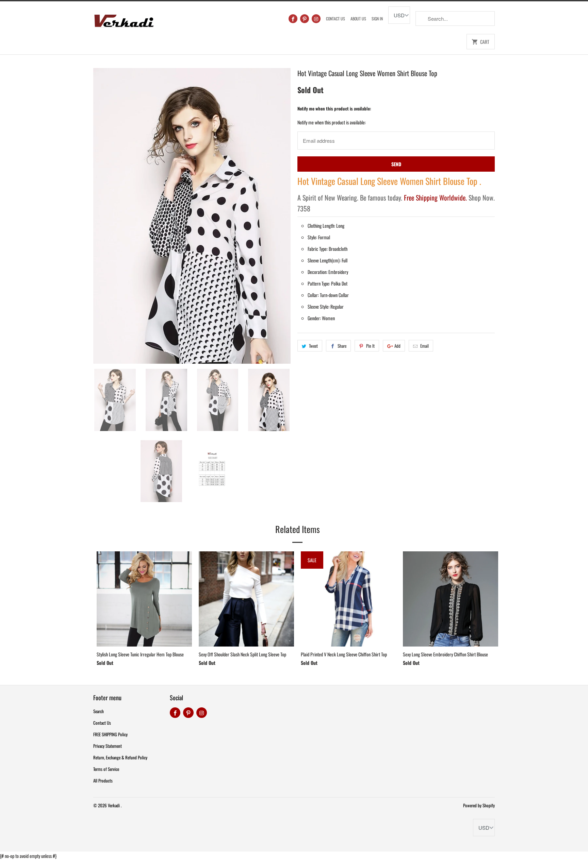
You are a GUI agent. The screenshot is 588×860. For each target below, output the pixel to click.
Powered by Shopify (479, 805)
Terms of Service (106, 769)
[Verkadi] (123, 19)
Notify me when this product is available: (334, 108)
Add (397, 345)
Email (424, 345)
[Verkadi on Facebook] (293, 18)
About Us (358, 18)
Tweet (313, 345)
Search (98, 711)
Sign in (377, 18)
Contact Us (335, 18)
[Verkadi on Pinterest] (304, 18)
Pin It (370, 345)
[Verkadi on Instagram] (316, 18)
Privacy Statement (107, 745)
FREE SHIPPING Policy (110, 734)
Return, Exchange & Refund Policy (120, 757)
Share (342, 345)
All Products (103, 780)
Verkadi (114, 805)
